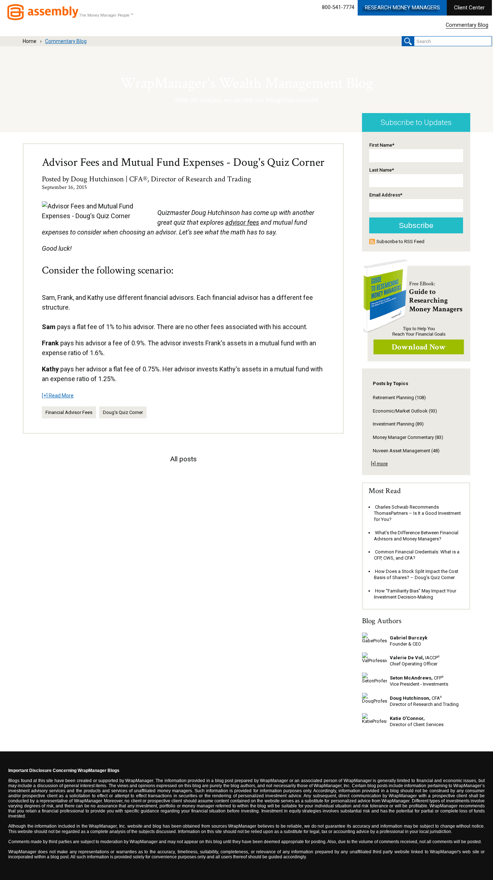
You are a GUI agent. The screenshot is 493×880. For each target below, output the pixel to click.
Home (29, 41)
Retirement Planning (399, 397)
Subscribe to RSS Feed (400, 241)
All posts (183, 459)
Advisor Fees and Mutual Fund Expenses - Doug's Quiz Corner (183, 162)
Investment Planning (398, 424)
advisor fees (242, 222)
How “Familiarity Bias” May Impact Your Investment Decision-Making (415, 594)
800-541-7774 (338, 7)
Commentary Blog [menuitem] (467, 25)
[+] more (379, 463)
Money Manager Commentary (408, 437)
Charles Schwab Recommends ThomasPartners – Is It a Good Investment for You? (417, 513)
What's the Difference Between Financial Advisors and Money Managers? (416, 536)
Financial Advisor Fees (68, 412)
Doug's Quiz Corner (123, 412)
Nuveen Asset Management (406, 450)
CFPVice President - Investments (419, 681)
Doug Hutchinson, (410, 698)
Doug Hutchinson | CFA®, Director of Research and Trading (161, 179)
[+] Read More (58, 395)
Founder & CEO (405, 644)
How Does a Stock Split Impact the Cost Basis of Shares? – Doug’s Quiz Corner (416, 574)
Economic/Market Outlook (405, 411)
